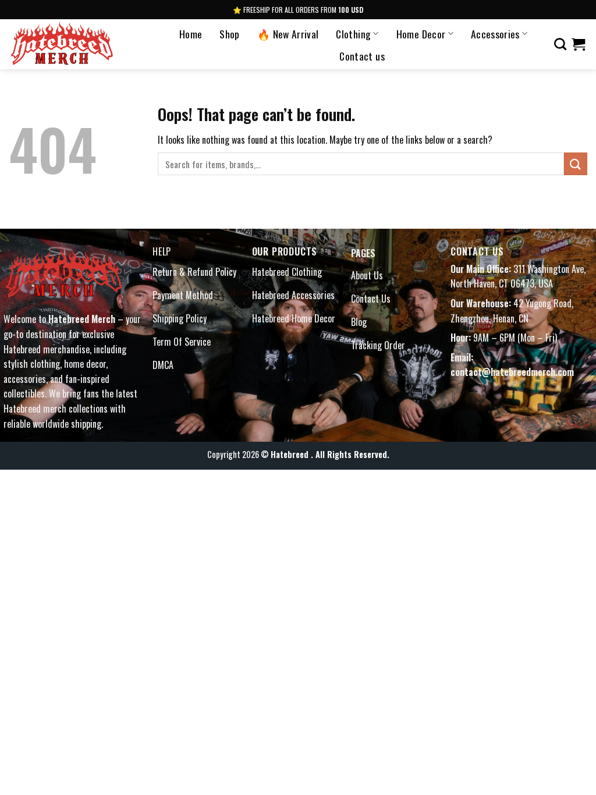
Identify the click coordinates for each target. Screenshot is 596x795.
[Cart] (578, 44)
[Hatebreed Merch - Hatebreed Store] (77, 44)
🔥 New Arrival (288, 33)
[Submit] (575, 163)
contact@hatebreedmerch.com (512, 372)
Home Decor (421, 33)
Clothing (353, 33)
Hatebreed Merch (81, 319)
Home (190, 33)
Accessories (495, 33)
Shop (229, 33)
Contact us (362, 55)
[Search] (560, 44)
